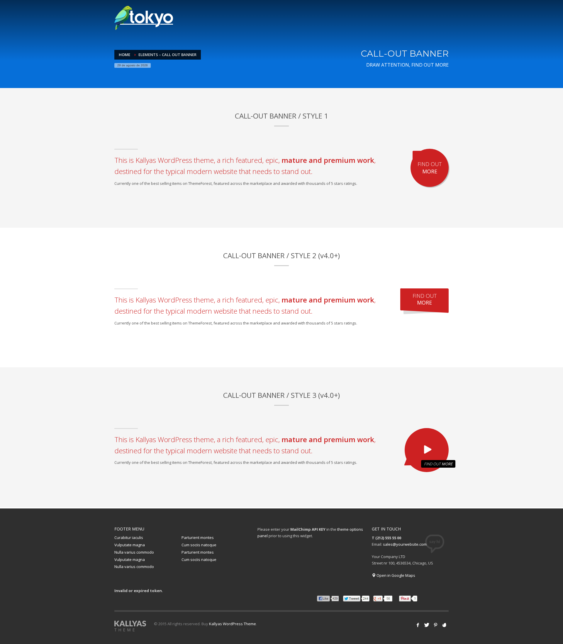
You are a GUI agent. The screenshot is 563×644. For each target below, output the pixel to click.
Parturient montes (198, 537)
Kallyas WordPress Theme (232, 623)
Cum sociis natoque (199, 544)
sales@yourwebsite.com (405, 544)
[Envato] (444, 625)
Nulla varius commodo (134, 552)
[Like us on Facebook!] (417, 625)
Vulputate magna (129, 544)
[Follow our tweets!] (426, 625)
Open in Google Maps (395, 575)
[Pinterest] (435, 625)
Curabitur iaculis (128, 537)
